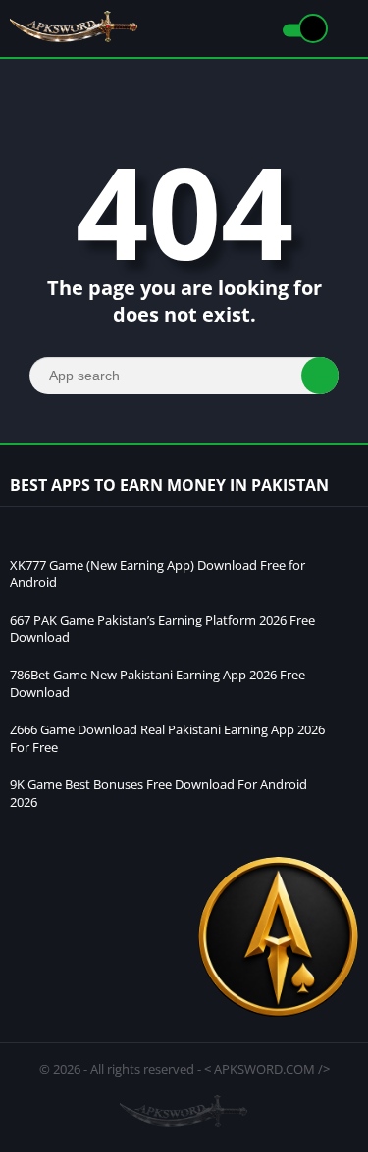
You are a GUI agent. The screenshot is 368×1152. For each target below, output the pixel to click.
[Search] (320, 375)
